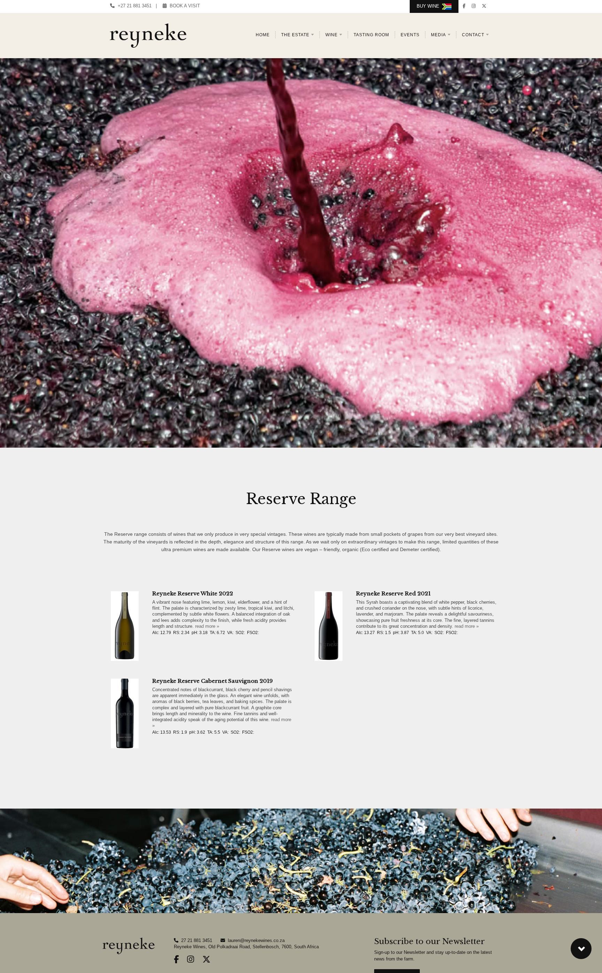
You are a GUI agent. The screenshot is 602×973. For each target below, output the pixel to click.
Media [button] (438, 34)
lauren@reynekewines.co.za (256, 940)
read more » (207, 626)
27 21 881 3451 (196, 940)
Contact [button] (473, 34)
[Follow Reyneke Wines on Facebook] (464, 6)
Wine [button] (331, 34)
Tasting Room (371, 34)
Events (410, 34)
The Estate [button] (295, 34)
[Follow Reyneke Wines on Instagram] (473, 6)
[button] (581, 948)
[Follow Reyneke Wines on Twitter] (484, 6)
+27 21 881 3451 (133, 5)
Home (263, 34)
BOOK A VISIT (183, 5)
